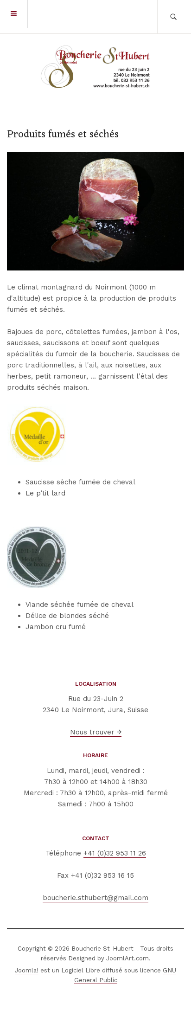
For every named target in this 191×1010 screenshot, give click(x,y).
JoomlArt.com (127, 958)
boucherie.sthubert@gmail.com (95, 898)
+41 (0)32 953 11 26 (114, 853)
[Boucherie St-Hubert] (95, 67)
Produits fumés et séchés (63, 135)
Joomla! (26, 970)
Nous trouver (93, 732)
